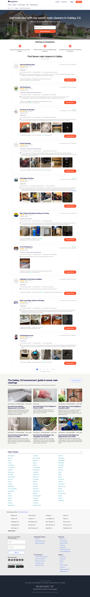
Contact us (62, 567)
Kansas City (36, 474)
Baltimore (35, 460)
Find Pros (37, 539)
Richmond (61, 491)
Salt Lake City (61, 486)
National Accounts (39, 565)
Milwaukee (61, 500)
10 (52, 369)
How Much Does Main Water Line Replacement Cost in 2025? (68, 435)
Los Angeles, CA (50, 518)
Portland (60, 455)
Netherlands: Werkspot (53, 582)
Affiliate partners (64, 571)
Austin (59, 472)
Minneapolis (36, 470)
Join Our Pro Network (40, 558)
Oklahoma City (37, 505)
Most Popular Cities (12, 512)
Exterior (15, 4)
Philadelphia (61, 460)
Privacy (37, 586)
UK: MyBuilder (62, 582)
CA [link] (13, 8)
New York (35, 484)
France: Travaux (28, 582)
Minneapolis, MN (32, 521)
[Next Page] (56, 369)
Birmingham (11, 455)
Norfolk (60, 488)
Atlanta (10, 500)
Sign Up (79, 1)
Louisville (35, 455)
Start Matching (45, 31)
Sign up (17, 552)
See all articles (76, 380)
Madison (60, 498)
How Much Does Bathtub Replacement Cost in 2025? (16, 407)
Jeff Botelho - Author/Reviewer (16, 404)
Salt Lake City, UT (50, 525)
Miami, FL (65, 518)
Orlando (10, 496)
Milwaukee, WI (15, 521)
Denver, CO (14, 518)
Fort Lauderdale (12, 488)
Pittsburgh (61, 463)
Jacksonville (11, 491)
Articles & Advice (34, 4)
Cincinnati (35, 498)
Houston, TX (31, 518)
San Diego (10, 474)
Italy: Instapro (45, 582)
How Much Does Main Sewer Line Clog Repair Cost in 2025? (43, 435)
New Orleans (36, 458)
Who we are (62, 558)
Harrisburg (61, 458)
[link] (45, 66)
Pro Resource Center (40, 561)
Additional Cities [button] (11, 530)
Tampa (9, 498)
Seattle (60, 496)
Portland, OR (31, 525)
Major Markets (13, 452)
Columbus (35, 503)
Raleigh (35, 493)
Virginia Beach (62, 493)
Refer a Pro (62, 545)
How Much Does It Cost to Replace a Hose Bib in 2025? (69, 407)
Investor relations (64, 565)
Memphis (60, 467)
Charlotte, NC (32, 515)
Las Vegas (35, 479)
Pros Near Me (63, 547)
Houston (60, 481)
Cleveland (35, 500)
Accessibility (51, 587)
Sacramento (11, 472)
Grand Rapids (36, 467)
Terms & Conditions (53, 589)
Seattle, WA (49, 528)
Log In (71, 1)
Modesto (10, 470)
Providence (61, 465)
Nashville (60, 470)
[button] (25, 127)
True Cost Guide (63, 541)
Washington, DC (67, 528)
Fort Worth (61, 479)
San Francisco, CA (33, 528)
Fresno (10, 463)
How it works (63, 556)
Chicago (10, 503)
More (27, 4)
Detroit (35, 465)
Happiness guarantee (65, 569)
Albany (35, 481)
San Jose (10, 479)
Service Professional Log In (41, 556)
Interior (10, 4)
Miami (9, 493)
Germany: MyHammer (37, 582)
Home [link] (9, 8)
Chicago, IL (49, 515)
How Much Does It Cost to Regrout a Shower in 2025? (44, 407)
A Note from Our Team (65, 549)
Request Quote (70, 80)
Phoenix (10, 458)
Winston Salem (37, 496)
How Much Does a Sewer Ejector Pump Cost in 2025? (18, 435)
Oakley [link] (16, 8)
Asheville (35, 486)
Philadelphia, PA (15, 525)
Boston (35, 463)
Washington (11, 486)
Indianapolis (11, 505)
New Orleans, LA (50, 521)
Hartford (10, 484)
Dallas (59, 474)
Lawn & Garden (21, 4)
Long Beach (11, 465)
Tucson (10, 460)
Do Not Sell (46, 586)
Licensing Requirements (65, 551)
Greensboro (36, 491)
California (41, 586)
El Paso (60, 477)
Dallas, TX (65, 515)
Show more (73, 190)
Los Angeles (11, 467)
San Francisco (11, 477)
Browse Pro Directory (40, 541)
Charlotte (35, 488)
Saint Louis (36, 477)
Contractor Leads (39, 563)
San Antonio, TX (67, 525)
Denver (10, 481)
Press (61, 563)
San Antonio (61, 484)
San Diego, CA (15, 528)
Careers (61, 561)
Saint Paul (35, 472)
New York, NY (66, 521)
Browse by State (23, 512)
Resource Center (64, 543)
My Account (62, 539)
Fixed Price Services (39, 543)
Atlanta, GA (14, 515)
